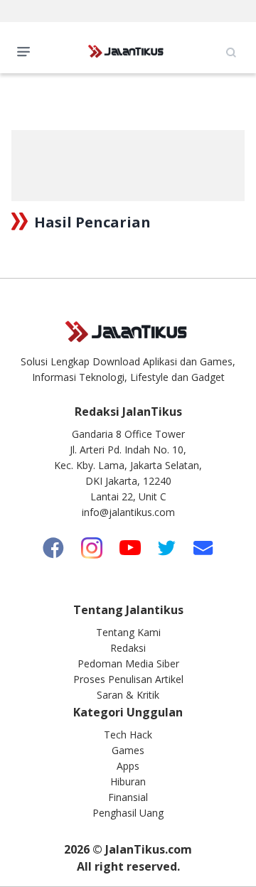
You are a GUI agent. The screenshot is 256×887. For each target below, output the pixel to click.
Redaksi (128, 648)
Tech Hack (128, 734)
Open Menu (27, 50)
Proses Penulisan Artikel (128, 679)
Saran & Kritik (128, 694)
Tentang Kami (128, 632)
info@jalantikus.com (128, 512)
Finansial (128, 797)
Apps (128, 766)
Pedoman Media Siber (128, 663)
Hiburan (128, 781)
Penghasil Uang (128, 812)
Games (128, 750)
